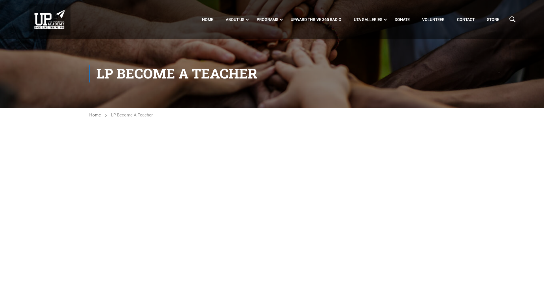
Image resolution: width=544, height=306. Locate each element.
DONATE (402, 19)
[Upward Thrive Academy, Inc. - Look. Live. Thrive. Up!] (50, 19)
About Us (235, 19)
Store (493, 19)
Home (207, 19)
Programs (267, 19)
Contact (466, 19)
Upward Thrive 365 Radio (316, 19)
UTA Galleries (368, 19)
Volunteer (433, 19)
